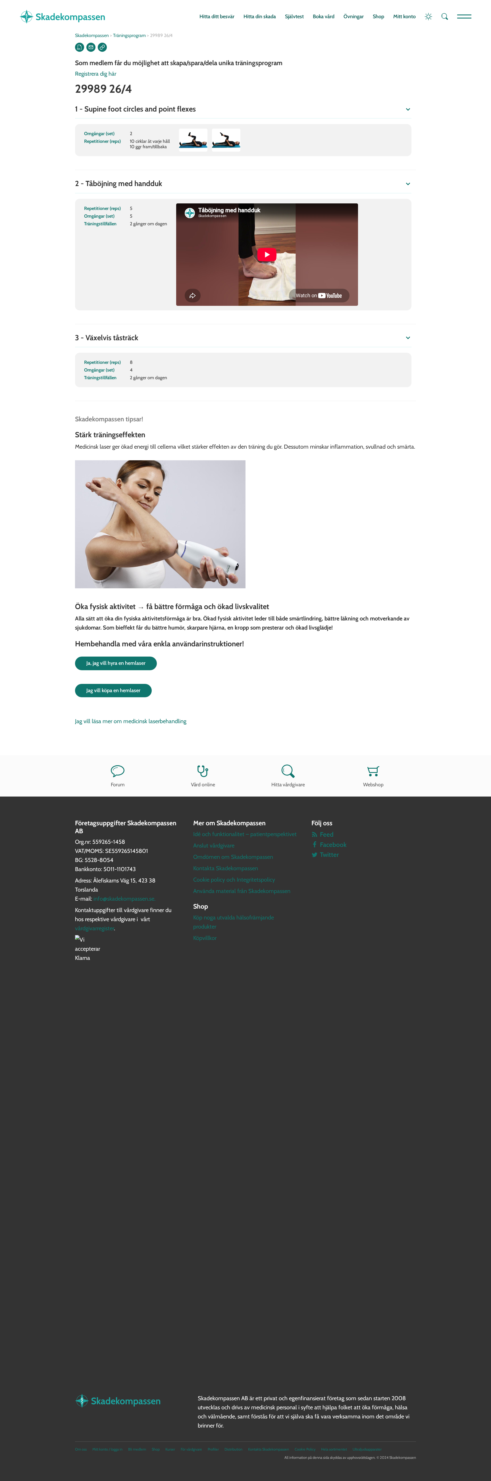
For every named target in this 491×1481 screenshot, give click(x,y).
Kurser (170, 1449)
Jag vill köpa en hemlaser (113, 690)
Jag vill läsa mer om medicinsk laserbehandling (130, 721)
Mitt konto (404, 16)
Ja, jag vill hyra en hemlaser (115, 663)
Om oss (81, 1449)
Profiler (213, 1449)
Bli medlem (137, 1449)
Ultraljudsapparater (367, 1449)
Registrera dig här (95, 73)
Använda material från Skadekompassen (241, 891)
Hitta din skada (260, 16)
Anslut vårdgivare (213, 845)
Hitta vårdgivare (288, 784)
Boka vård (323, 16)
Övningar (354, 16)
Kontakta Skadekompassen (225, 868)
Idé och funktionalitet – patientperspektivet (245, 834)
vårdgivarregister (94, 928)
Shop (378, 16)
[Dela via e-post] (90, 47)
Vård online (203, 784)
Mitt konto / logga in (107, 1449)
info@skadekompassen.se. (124, 898)
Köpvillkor (205, 938)
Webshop (373, 784)
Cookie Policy (305, 1449)
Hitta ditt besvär (216, 16)
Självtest (294, 16)
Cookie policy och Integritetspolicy (234, 879)
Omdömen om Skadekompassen (233, 856)
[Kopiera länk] (102, 47)
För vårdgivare (191, 1449)
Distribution (233, 1449)
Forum (117, 784)
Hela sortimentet (334, 1449)
